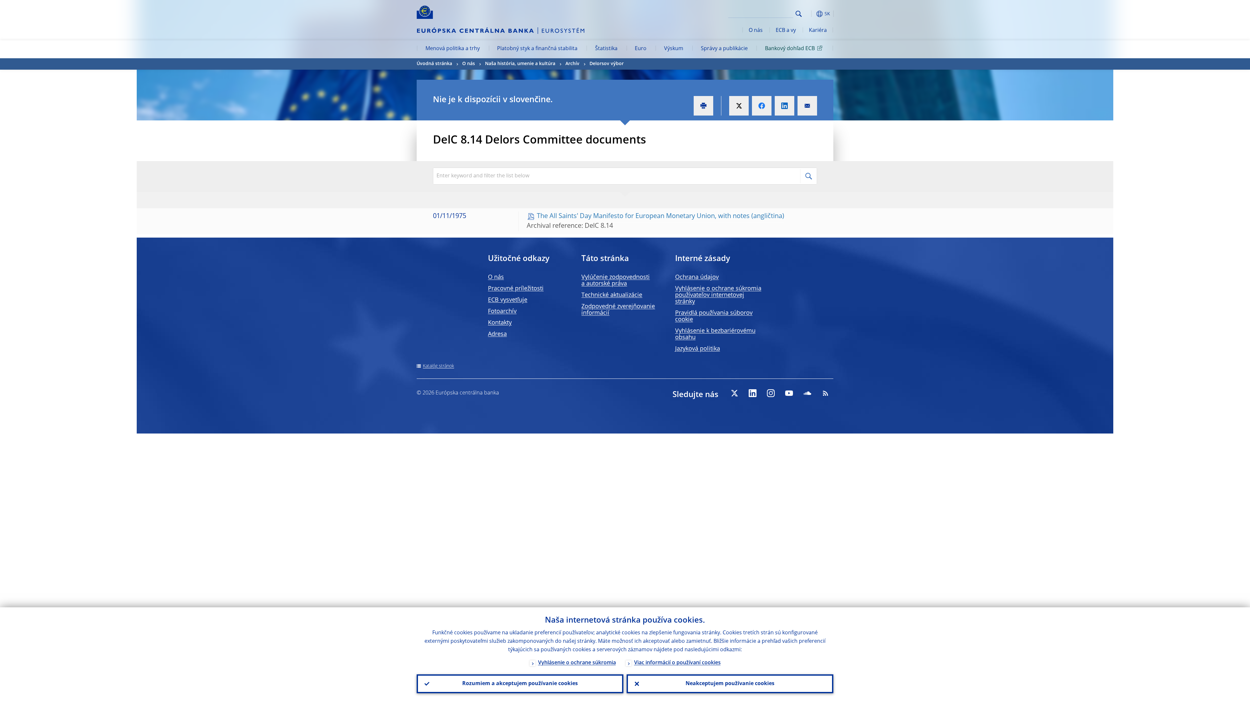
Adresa (497, 334)
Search (798, 14)
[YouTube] (789, 393)
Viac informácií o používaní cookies (677, 663)
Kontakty (500, 323)
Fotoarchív (502, 311)
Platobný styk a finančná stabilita (537, 48)
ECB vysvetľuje (507, 300)
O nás (756, 30)
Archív (572, 64)
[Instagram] (771, 393)
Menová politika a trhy (452, 48)
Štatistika (606, 48)
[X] (734, 393)
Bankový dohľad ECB (790, 48)
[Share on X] (739, 106)
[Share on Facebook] (761, 106)
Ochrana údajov (697, 277)
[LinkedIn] (752, 393)
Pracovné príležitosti (516, 289)
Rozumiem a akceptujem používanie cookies (520, 683)
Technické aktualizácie (611, 295)
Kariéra (818, 30)
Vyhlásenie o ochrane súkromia (577, 663)
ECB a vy (786, 30)
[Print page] (703, 106)
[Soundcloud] (807, 393)
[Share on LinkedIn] (784, 106)
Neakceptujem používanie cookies (730, 683)
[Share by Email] (807, 106)
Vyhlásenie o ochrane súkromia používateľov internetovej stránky (718, 295)
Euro (640, 48)
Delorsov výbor (607, 64)
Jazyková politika (697, 349)
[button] (810, 13)
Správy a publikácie (724, 48)
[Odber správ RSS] (825, 393)
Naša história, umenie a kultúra (520, 64)
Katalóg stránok (438, 366)
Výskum (673, 48)
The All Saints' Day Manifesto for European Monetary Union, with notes (643, 216)
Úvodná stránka (434, 64)
